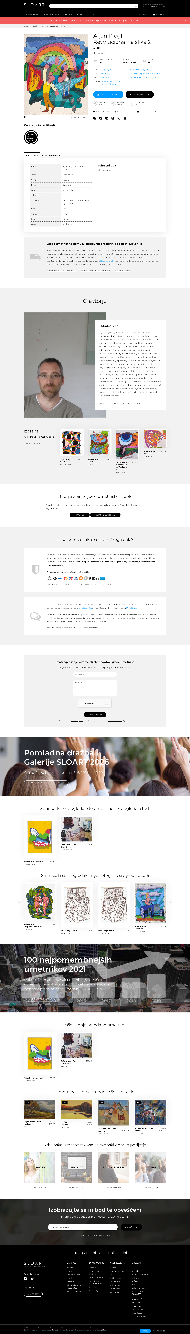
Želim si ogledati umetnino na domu (61, 270)
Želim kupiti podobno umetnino (145, 74)
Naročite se (131, 1227)
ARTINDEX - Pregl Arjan (140, 70)
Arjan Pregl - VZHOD (155, 439)
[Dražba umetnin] (150, 1167)
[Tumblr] (125, 118)
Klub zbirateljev (74, 1291)
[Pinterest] (119, 118)
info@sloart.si (85, 608)
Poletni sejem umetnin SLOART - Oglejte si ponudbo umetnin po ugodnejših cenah (95, 20)
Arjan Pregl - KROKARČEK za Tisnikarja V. (127, 444)
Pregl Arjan (106, 70)
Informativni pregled (94, 1272)
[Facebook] (95, 118)
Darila (113, 1275)
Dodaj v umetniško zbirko (125, 112)
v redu (145, 1331)
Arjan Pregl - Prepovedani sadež (39, 902)
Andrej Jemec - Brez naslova (150, 1112)
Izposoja (71, 1271)
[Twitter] (101, 118)
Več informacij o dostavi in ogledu (95, 270)
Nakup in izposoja (51, 14)
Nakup (70, 1268)
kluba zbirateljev (107, 261)
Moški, (104, 81)
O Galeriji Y (137, 1299)
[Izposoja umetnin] (76, 1167)
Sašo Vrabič (137, 1302)
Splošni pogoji (138, 1291)
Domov (26, 26)
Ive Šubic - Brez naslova (76, 1109)
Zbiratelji (128, 14)
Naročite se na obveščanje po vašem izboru (95, 1235)
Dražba (70, 1278)
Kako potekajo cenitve (88, 628)
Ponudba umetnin (31, 14)
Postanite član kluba (105, 515)
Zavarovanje (106, 584)
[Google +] (113, 118)
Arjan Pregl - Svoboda (150, 903)
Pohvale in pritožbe (136, 1279)
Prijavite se (80, 515)
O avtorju (103, 404)
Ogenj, (110, 81)
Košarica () (161, 14)
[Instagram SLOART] (32, 1278)
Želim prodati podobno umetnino (145, 77)
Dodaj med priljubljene (103, 112)
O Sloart (93, 14)
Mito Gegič (137, 1313)
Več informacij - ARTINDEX (41, 999)
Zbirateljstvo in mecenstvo (74, 1286)
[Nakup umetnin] (39, 1167)
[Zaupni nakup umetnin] (113, 1167)
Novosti (113, 1268)
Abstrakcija (106, 74)
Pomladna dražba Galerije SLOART (46, 783)
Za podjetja (115, 1292)
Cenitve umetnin (96, 1277)
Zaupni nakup (73, 1275)
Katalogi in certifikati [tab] (51, 155)
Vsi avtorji (138, 404)
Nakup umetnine (53, 584)
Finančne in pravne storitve (95, 1282)
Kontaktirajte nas (122, 270)
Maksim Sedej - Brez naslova (113, 1112)
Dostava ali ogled (88, 584)
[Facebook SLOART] (25, 1278)
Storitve (80, 14)
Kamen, (104, 84)
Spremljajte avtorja (121, 404)
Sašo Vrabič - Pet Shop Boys (76, 829)
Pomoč (135, 1284)
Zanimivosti (115, 1282)
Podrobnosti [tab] (32, 155)
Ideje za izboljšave (140, 1275)
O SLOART (136, 1268)
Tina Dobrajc (137, 1309)
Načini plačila (70, 584)
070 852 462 (131, 608)
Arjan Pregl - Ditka (76, 906)
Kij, (109, 84)
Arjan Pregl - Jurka (99, 443)
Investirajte (115, 1289)
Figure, (117, 81)
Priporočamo (116, 1285)
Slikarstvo (105, 77)
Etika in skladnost (140, 1288)
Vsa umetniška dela (32, 444)
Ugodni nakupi (117, 1271)
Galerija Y (33, 1294)
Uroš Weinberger (140, 1316)
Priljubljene (115, 1278)
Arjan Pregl (137, 1306)
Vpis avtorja (94, 1291)
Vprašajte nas (95, 715)
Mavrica (115, 84)
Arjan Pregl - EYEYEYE (71, 443)
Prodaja (68, 14)
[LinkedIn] (107, 118)
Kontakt (135, 1271)
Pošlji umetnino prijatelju (148, 112)
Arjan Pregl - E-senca (39, 837)
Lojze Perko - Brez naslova (39, 1109)
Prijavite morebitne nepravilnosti (61, 628)
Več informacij (159, 1331)
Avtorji (35, 26)
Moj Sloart (142, 14)
